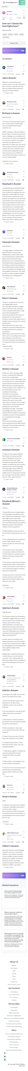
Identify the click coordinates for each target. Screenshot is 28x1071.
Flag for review (8, 93)
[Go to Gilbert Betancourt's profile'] (4, 836)
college (4, 34)
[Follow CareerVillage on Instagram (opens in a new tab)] (4, 1060)
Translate (18, 18)
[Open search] (17, 2)
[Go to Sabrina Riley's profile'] (4, 599)
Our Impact (14, 968)
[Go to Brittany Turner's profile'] (4, 104)
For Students (14, 992)
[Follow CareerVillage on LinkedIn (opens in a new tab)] (4, 1056)
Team (14, 971)
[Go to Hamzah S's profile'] (4, 233)
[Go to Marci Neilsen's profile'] (4, 289)
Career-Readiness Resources (14, 1034)
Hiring (14, 973)
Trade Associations (14, 1021)
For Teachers (14, 997)
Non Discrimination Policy (14, 1050)
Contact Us (14, 982)
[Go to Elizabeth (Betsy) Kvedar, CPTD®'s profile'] (4, 492)
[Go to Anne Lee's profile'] (4, 788)
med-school (6, 37)
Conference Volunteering (14, 1026)
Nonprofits (14, 1010)
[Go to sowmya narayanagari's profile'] (4, 441)
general (21, 34)
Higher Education (14, 1013)
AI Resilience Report (14, 1036)
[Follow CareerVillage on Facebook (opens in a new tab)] (4, 1053)
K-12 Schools (14, 1007)
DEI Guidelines (14, 1042)
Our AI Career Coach (14, 984)
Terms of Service (14, 1045)
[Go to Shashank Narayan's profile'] (4, 175)
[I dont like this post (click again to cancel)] (24, 71)
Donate (14, 1000)
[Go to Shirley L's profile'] (4, 360)
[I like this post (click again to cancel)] (24, 11)
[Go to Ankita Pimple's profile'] (4, 680)
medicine (10, 34)
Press (14, 979)
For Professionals (14, 994)
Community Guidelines (14, 1039)
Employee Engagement (14, 1015)
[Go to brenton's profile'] (4, 14)
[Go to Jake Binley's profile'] (4, 69)
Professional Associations (14, 1024)
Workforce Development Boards (14, 1018)
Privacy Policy (14, 1047)
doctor (16, 34)
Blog (14, 976)
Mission (14, 965)
